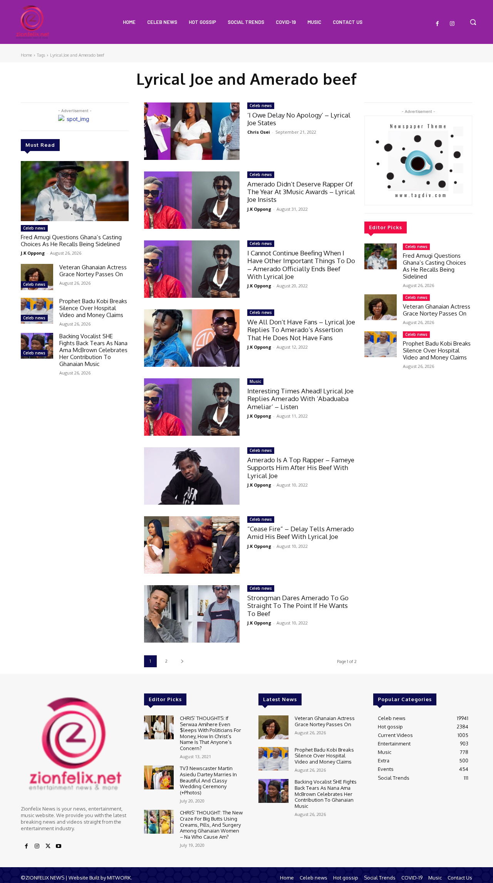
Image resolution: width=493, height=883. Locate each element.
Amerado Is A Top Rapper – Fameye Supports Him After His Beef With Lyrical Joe (300, 468)
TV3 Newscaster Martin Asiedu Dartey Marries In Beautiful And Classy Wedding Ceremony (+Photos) (208, 780)
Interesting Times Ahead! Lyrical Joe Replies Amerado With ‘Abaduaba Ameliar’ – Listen (300, 399)
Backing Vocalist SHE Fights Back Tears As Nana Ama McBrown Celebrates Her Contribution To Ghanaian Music (93, 350)
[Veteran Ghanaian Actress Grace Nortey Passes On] (37, 277)
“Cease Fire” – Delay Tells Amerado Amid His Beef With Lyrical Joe (300, 533)
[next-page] (182, 661)
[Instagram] (452, 23)
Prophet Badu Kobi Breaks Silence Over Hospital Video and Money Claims (93, 308)
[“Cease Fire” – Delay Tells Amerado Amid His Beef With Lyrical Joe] (192, 545)
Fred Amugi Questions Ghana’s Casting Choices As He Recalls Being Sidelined (71, 240)
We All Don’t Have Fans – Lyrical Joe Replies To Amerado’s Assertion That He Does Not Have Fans (301, 330)
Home (26, 55)
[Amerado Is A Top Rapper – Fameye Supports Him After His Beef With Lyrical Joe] (192, 476)
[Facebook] (437, 23)
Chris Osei (258, 132)
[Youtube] (58, 846)
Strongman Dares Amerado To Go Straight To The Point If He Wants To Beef (298, 606)
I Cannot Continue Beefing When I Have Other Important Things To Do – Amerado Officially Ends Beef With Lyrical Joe (301, 264)
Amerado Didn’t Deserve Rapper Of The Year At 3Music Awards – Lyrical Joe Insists (301, 192)
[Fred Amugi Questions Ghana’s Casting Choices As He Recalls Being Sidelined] (75, 191)
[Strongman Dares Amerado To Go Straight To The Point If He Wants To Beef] (192, 614)
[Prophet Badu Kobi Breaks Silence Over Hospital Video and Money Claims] (37, 311)
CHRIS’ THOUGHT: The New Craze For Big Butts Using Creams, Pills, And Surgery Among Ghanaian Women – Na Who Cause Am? (211, 824)
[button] (473, 22)
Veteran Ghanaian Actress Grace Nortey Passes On (93, 271)
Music (255, 381)
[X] (47, 846)
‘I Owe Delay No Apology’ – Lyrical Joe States (298, 119)
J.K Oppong (33, 253)
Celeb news (34, 228)
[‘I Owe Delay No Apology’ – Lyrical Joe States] (192, 131)
